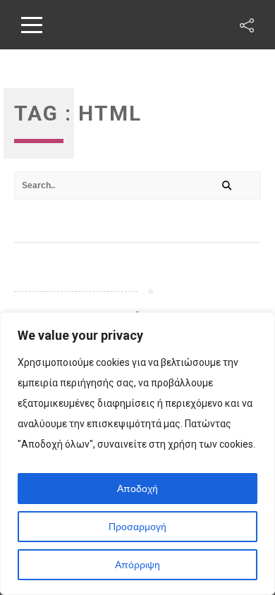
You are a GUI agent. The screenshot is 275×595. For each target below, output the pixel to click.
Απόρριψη (137, 564)
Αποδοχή (137, 488)
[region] (137, 453)
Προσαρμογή (137, 526)
